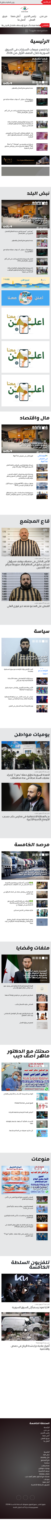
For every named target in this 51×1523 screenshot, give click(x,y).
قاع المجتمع (45, 1464)
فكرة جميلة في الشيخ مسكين (23, 914)
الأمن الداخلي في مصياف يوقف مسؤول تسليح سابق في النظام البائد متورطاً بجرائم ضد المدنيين (27, 568)
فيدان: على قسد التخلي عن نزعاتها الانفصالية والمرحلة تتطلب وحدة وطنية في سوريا (18, 702)
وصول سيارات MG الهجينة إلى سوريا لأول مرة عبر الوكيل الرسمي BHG (19, 488)
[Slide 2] (40, 86)
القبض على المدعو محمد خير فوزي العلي (28, 609)
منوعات (40, 1163)
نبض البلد (38, 197)
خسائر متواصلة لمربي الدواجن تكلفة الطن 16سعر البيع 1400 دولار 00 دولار (19, 470)
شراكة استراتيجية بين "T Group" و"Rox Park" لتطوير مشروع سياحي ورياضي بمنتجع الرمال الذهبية (19, 150)
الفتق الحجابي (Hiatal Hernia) (24, 1107)
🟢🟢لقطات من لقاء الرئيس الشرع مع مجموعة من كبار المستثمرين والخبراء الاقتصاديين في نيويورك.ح (20, 907)
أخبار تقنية (46, 1486)
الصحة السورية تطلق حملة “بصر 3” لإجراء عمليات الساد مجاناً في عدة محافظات (28, 780)
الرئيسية (40, 41)
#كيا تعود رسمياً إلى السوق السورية (33, 877)
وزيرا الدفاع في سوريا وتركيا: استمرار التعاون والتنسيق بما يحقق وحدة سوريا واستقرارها (33, 661)
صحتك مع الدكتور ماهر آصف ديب (28, 1057)
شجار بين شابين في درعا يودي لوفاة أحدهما (19, 999)
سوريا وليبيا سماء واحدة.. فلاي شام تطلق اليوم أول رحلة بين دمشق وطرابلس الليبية (19, 497)
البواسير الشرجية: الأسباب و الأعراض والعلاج (18, 1098)
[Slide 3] (37, 86)
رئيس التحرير (30, 16)
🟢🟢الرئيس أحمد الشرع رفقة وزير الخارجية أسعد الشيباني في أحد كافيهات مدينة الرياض (18, 887)
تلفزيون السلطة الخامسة (40, 1489)
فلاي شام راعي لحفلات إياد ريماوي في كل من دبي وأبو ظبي (34, 1190)
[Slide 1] (43, 86)
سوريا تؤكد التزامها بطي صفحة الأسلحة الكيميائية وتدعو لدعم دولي (20, 683)
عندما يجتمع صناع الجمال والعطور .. (22, 92)
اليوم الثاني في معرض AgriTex (23, 460)
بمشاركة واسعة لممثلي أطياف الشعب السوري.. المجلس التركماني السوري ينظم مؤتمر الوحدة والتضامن (20, 480)
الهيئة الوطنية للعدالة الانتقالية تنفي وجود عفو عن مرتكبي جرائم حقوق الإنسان (18, 991)
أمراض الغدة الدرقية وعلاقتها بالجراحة (21, 1116)
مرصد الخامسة (32, 849)
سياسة (42, 635)
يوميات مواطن (44, 1472)
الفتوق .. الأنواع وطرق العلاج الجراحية (36, 1088)
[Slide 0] (46, 86)
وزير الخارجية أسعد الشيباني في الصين (21, 710)
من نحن (43, 16)
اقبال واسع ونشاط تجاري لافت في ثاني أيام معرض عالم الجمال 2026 (19, 115)
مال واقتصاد (35, 422)
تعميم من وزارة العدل (26, 1026)
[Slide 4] (33, 86)
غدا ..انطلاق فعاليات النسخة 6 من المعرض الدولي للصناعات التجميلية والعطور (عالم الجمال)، (19, 139)
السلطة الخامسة (16, 1508)
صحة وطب (45, 1470)
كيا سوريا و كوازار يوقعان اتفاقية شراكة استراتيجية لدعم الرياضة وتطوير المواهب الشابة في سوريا (20, 127)
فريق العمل (45, 1442)
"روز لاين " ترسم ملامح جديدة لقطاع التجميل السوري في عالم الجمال (19, 236)
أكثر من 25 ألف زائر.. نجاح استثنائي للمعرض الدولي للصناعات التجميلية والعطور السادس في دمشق (33, 448)
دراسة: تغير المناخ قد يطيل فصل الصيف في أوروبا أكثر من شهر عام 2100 (19, 1229)
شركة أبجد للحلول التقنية (21, 1511)
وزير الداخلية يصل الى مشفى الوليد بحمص (33, 225)
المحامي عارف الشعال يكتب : (23, 1008)
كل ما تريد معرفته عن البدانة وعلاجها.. (21, 1134)
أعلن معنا (15, 16)
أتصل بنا (21, 19)
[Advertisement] (25, 1393)
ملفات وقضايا (33, 952)
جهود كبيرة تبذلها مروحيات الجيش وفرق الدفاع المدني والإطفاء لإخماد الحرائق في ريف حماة (19, 925)
